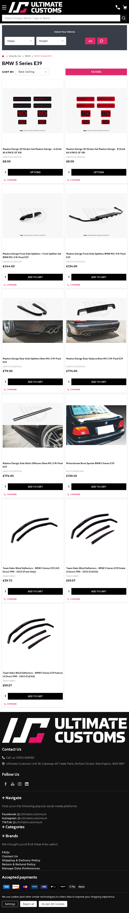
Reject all (28, 904)
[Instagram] (19, 784)
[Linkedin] (26, 784)
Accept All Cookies (52, 904)
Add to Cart (35, 277)
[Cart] (125, 7)
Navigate (14, 797)
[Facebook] (5, 784)
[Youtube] (12, 784)
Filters (96, 71)
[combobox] (61, 18)
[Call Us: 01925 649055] (117, 7)
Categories (15, 826)
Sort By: (8, 71)
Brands (12, 835)
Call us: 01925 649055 (20, 757)
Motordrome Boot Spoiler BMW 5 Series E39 (90, 463)
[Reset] (102, 41)
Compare (12, 180)
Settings (10, 904)
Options (35, 172)
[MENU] (4, 7)
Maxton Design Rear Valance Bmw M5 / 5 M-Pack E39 (94, 358)
